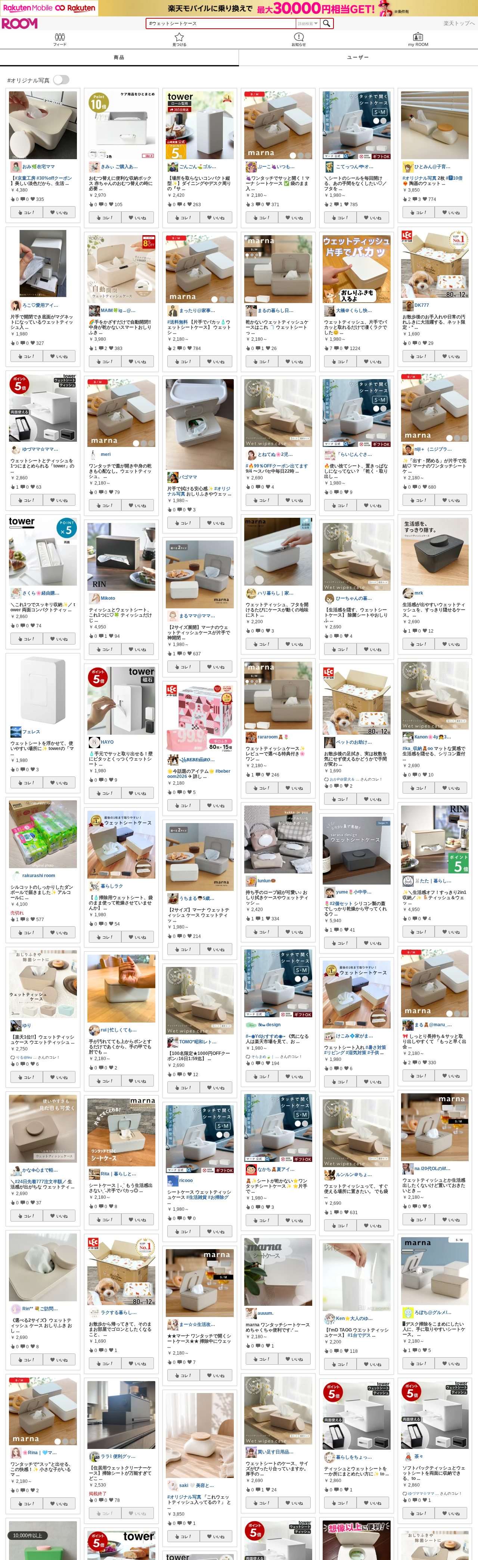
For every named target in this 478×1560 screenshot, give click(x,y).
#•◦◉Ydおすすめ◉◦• (265, 1036)
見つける (179, 39)
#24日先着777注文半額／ (40, 1181)
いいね (62, 212)
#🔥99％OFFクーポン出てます (277, 466)
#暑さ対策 (376, 1047)
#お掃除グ (218, 1197)
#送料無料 (177, 322)
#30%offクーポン (54, 178)
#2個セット (341, 903)
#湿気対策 (356, 1052)
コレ (27, 212)
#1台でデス (359, 1335)
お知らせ (298, 39)
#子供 (373, 1052)
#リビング (334, 1052)
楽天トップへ (459, 23)
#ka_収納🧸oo (418, 748)
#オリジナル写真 (184, 1497)
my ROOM (418, 39)
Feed (60, 39)
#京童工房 (25, 178)
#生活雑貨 (196, 1197)
